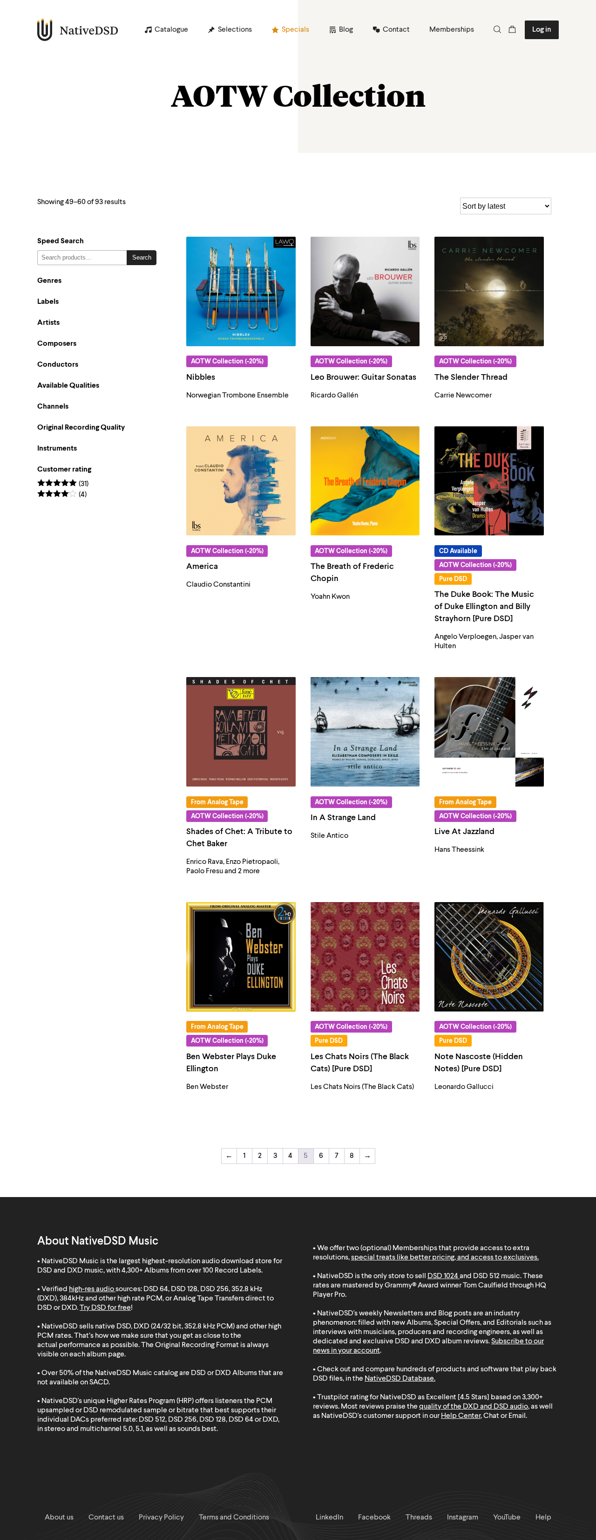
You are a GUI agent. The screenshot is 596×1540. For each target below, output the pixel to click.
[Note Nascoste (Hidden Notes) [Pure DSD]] (489, 957)
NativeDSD (78, 30)
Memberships (451, 30)
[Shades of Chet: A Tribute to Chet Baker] (241, 732)
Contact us (106, 1517)
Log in (541, 30)
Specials (295, 30)
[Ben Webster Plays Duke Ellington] (241, 957)
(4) (62, 495)
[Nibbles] (241, 291)
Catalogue (171, 30)
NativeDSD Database (399, 1379)
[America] (241, 481)
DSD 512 (486, 1276)
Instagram (462, 1517)
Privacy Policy (161, 1517)
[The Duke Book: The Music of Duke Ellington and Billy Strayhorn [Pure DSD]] (489, 481)
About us (59, 1517)
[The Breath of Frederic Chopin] (365, 481)
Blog (346, 30)
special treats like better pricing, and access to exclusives (444, 1257)
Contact (396, 30)
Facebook (374, 1517)
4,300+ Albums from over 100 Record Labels (191, 1270)
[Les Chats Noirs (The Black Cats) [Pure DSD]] (365, 957)
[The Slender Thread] (489, 291)
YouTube (507, 1517)
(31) (62, 484)
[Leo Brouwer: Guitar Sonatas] (365, 291)
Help (543, 1517)
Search (141, 257)
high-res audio (91, 1289)
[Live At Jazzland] (489, 732)
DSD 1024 (442, 1276)
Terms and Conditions (234, 1517)
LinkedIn (329, 1517)
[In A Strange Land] (365, 732)
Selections (235, 30)
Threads (419, 1517)
